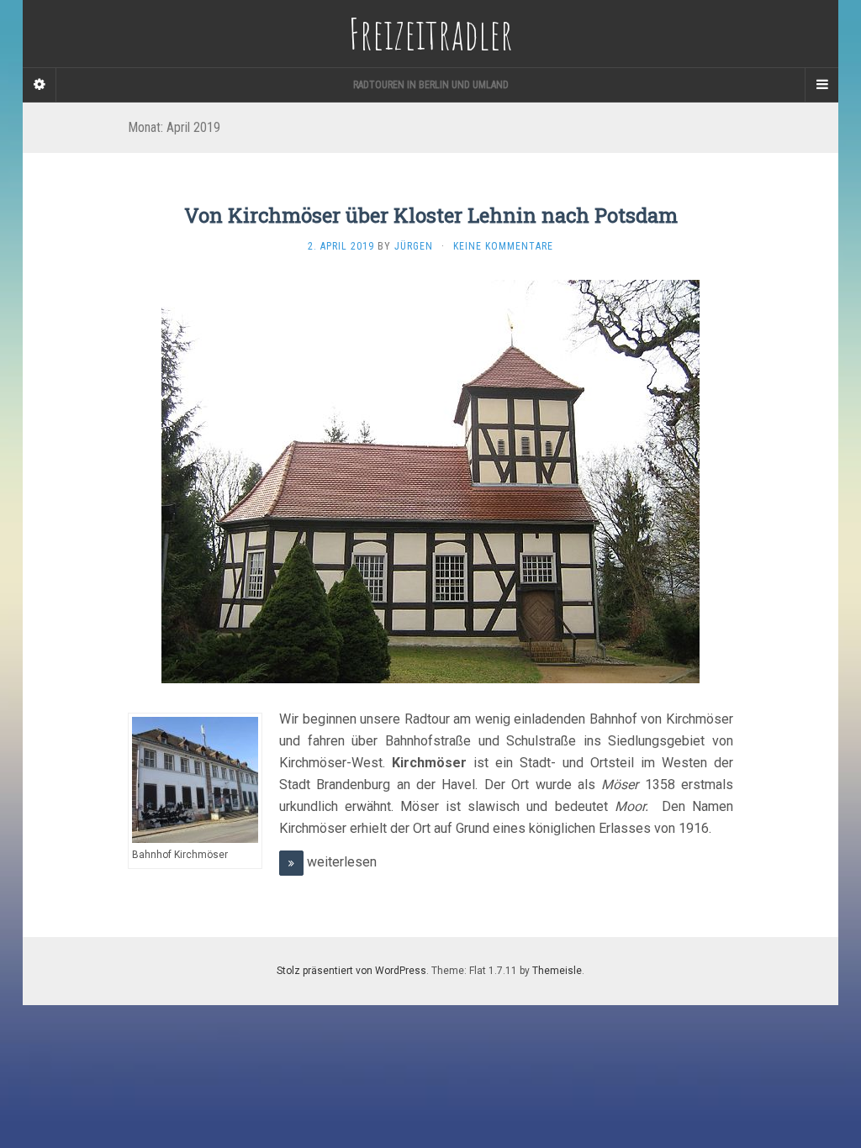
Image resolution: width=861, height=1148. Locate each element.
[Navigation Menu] (821, 85)
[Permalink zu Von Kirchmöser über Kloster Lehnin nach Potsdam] (430, 481)
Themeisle (557, 971)
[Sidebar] (39, 85)
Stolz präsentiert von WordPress (351, 971)
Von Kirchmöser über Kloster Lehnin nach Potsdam (431, 215)
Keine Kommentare (503, 246)
